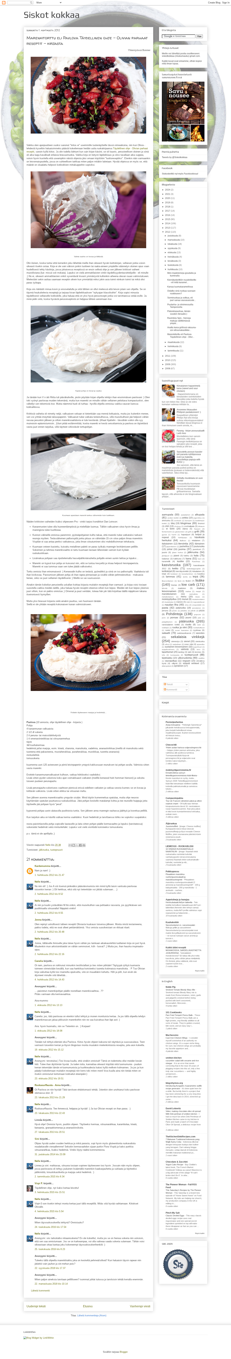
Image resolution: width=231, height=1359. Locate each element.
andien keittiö (173, 518)
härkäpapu (182, 537)
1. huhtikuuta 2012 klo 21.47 (49, 875)
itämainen (199, 543)
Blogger (123, 1352)
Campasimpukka (174, 798)
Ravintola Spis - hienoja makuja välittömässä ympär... (179, 321)
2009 (168, 364)
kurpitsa (200, 574)
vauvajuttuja (171, 661)
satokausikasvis (184, 633)
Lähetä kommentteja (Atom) (91, 1315)
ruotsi (167, 630)
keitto (175, 568)
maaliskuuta (174, 342)
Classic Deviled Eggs (175, 1215)
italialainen (167, 543)
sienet (187, 641)
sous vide (188, 644)
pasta (165, 607)
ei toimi (170, 528)
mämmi (179, 602)
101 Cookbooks (174, 1012)
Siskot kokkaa (52, 14)
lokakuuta (173, 244)
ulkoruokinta (185, 657)
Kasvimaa (196, 561)
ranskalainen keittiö (171, 625)
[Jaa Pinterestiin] (84, 845)
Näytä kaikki (199, 971)
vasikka (201, 658)
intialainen (196, 540)
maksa (188, 591)
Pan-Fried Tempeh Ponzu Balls (179, 1015)
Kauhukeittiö (172, 922)
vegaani (186, 661)
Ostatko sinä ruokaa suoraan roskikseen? (181, 292)
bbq (173, 523)
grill (189, 532)
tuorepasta (174, 655)
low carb (188, 584)
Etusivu (88, 1306)
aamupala (167, 514)
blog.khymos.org (174, 1083)
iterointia (183, 543)
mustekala (169, 602)
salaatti (166, 632)
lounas (174, 585)
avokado (177, 521)
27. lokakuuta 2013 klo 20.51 (50, 1132)
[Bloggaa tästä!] (73, 845)
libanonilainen (167, 581)
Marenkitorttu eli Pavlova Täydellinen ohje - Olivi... (180, 335)
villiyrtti (174, 663)
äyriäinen (178, 666)
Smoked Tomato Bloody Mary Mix (181, 990)
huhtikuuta (173, 269)
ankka (185, 517)
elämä (185, 529)
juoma (182, 549)
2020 (168, 198)
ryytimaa (197, 630)
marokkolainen (169, 594)
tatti (189, 652)
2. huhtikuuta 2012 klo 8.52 (49, 894)
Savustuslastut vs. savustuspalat (180, 925)
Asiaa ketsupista (173, 725)
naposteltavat (198, 602)
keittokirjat (167, 571)
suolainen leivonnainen (176, 647)
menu (183, 596)
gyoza (164, 535)
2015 (168, 219)
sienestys (175, 641)
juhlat (169, 549)
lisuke (188, 581)
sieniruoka (199, 641)
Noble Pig (170, 987)
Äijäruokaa (171, 823)
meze (197, 597)
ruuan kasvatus (182, 630)
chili (167, 526)
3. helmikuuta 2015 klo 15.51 (50, 1192)
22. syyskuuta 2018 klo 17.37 (50, 1268)
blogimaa (185, 523)
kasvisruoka (171, 565)
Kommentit (171, 689)
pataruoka (181, 608)
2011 (168, 356)
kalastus (165, 559)
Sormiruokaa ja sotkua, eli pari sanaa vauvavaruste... (181, 298)
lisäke (199, 580)
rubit (199, 625)
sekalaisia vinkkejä (188, 637)
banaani (188, 521)
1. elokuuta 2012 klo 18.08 (48, 1030)
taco (198, 649)
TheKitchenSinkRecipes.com (180, 1136)
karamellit (166, 561)
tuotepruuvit (56, 849)
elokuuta (172, 252)
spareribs (200, 644)
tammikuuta (174, 350)
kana (188, 558)
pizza (201, 610)
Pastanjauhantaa (174, 722)
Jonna (38, 919)
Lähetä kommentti (40, 1290)
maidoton (182, 588)
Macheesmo (172, 1035)
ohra (187, 605)
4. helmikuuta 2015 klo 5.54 (49, 1211)
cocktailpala (189, 526)
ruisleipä (165, 628)
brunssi (201, 523)
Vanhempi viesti (140, 1306)
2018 (168, 206)
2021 (168, 194)
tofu (163, 655)
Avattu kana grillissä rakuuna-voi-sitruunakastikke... (181, 328)
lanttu (185, 577)
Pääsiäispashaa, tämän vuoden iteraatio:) (178, 312)
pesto (174, 611)
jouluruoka (199, 546)
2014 (168, 223)
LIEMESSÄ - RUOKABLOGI (179, 846)
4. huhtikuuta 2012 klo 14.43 (49, 979)
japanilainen (171, 546)
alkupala (199, 514)
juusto (164, 552)
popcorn (197, 614)
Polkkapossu (172, 871)
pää (199, 618)
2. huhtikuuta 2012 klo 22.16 (49, 954)
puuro (188, 617)
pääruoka (186, 621)
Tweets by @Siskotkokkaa (174, 157)
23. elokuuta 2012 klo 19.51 (49, 1078)
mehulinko (193, 594)
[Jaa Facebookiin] (80, 845)
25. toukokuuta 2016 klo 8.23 (50, 1249)
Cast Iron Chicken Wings (177, 1038)
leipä (195, 576)
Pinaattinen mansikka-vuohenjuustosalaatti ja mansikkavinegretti (176, 877)
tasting (181, 652)
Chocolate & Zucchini (177, 1162)
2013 (168, 228)
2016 (168, 215)
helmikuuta (173, 346)
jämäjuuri (165, 556)
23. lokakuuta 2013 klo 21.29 (50, 1097)
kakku (186, 556)
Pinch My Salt (173, 1213)
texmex (198, 652)
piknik (193, 611)
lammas (170, 576)
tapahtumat (167, 652)
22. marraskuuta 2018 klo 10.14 (51, 1283)
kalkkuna (177, 559)
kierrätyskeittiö (182, 571)
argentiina (197, 518)
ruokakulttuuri (198, 628)
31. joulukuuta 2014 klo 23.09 (50, 1154)
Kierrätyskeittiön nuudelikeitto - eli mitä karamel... (181, 281)
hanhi (174, 535)
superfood (197, 647)
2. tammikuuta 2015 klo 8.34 (49, 1176)
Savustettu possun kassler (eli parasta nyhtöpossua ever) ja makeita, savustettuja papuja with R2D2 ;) (189, 457)
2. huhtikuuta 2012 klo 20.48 (49, 931)
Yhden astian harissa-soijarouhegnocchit (183, 747)
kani (199, 559)
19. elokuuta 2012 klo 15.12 (49, 1049)
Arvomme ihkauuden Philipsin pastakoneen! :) (189, 410)
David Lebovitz (173, 1108)
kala (196, 555)
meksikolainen (168, 597)
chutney (177, 526)
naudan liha (171, 604)
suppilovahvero (168, 649)
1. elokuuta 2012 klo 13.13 (48, 1005)
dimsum (201, 526)
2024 (168, 190)
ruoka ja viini (179, 627)
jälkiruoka (44, 849)
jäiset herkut (177, 552)
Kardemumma (42, 866)
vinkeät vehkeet (191, 663)
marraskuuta (174, 240)
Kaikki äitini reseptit (176, 947)
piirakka (184, 611)
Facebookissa (191, 173)
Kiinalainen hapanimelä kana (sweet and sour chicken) (188, 388)
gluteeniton (180, 532)
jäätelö (176, 556)
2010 (168, 360)
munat (185, 599)
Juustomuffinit (172, 826)
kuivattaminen (187, 574)
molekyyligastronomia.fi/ (178, 770)
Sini (37, 1139)
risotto (188, 624)
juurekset (197, 549)
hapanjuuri (185, 534)
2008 (168, 368)
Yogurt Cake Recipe (175, 1164)
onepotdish (197, 605)
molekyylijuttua (169, 599)
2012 (168, 232)
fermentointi (167, 532)
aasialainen (185, 515)
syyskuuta (173, 248)
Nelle (48, 845)
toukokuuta (173, 265)
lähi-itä (164, 588)
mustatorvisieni (198, 599)
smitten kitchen (174, 1058)
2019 (168, 202)
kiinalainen (196, 571)
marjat (198, 591)
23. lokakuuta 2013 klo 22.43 (50, 1113)
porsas (174, 617)
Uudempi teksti (36, 1306)
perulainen (196, 608)
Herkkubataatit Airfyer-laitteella (179, 902)
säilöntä (185, 649)
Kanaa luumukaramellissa (180, 286)
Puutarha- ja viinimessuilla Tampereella (180, 305)
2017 (168, 211)
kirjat (164, 574)
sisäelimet (177, 644)
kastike (180, 561)
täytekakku (167, 658)
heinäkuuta (173, 257)
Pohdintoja (174, 614)
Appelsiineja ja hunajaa (177, 899)
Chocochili (171, 745)
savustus (200, 633)
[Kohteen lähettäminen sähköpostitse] (70, 845)
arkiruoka (166, 520)
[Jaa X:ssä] (77, 845)
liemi (179, 581)
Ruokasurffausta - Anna (48, 1085)
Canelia (39, 961)
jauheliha (184, 546)
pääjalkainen (167, 622)
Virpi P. (39, 1183)
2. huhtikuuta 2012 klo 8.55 (49, 913)
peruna (165, 610)
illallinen (183, 541)
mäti (188, 602)
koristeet (174, 574)
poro (164, 618)
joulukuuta (173, 235)
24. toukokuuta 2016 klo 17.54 (50, 1227)
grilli (196, 531)
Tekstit (169, 684)
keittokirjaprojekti (194, 569)
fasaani (197, 529)
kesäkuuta (173, 261)
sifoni (167, 644)
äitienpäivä (166, 666)
